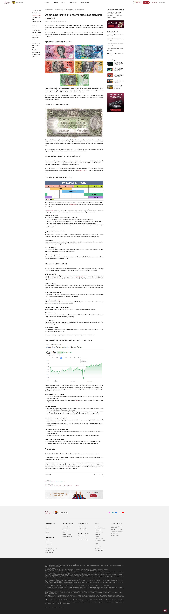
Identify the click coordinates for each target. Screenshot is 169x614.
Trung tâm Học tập (36, 15)
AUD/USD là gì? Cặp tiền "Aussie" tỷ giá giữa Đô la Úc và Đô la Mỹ (115, 53)
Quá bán (109, 17)
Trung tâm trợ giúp (99, 538)
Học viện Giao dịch (49, 9)
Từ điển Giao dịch (36, 13)
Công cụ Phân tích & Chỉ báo (51, 548)
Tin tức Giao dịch (36, 30)
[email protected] (91, 585)
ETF (46, 534)
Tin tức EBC (97, 534)
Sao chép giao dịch (84, 2)
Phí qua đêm (110, 15)
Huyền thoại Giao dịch (36, 18)
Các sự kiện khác (114, 535)
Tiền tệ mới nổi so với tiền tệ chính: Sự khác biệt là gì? (115, 48)
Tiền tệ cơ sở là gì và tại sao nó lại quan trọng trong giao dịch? (115, 43)
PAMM (46, 546)
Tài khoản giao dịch (66, 526)
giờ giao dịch (73, 204)
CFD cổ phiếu (110, 13)
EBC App (47, 540)
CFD (59, 300)
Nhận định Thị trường (35, 38)
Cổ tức (63, 532)
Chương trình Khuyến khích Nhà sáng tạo (117, 526)
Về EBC (63, 2)
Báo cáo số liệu (81, 537)
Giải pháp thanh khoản (67, 536)
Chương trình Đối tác (99, 550)
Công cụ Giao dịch (36, 52)
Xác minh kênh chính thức (100, 540)
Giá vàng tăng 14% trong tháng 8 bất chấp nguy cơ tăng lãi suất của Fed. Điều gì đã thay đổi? (119, 86)
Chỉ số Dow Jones (118, 15)
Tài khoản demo (110, 12)
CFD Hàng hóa (119, 12)
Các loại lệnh (117, 13)
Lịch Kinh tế (35, 57)
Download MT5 (48, 544)
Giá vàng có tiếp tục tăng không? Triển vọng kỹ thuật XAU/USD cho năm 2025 (62, 485)
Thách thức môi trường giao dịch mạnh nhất (117, 532)
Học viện (56, 2)
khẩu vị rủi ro (81, 170)
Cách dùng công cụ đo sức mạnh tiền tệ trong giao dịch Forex (115, 34)
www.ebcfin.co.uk (105, 569)
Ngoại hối (47, 528)
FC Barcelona (98, 546)
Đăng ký (146, 2)
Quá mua (114, 17)
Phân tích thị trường (49, 552)
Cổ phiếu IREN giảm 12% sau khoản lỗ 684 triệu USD (119, 69)
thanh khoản (50, 210)
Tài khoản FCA (137, 2)
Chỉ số (46, 530)
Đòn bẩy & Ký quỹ (66, 528)
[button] (165, 610)
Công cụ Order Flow (49, 550)
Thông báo (97, 536)
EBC (68, 466)
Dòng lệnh (34, 49)
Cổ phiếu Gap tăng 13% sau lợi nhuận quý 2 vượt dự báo (119, 63)
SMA (77, 400)
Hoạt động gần (73, 2)
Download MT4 (48, 542)
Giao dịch (47, 2)
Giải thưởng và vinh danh (100, 528)
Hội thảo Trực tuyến (37, 21)
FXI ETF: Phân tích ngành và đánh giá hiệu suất (55, 481)
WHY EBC (97, 526)
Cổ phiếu (47, 532)
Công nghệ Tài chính (66, 534)
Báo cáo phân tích (36, 35)
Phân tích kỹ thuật (36, 32)
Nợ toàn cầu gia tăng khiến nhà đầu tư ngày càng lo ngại (119, 75)
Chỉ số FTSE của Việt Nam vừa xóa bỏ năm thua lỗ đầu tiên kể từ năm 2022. (119, 80)
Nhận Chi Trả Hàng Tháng (116, 529)
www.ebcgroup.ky (101, 570)
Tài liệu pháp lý (98, 530)
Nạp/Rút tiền (65, 530)
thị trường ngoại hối (78, 276)
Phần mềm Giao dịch (36, 46)
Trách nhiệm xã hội (99, 532)
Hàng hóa (47, 526)
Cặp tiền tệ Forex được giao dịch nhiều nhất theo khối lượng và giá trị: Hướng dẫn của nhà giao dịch (115, 38)
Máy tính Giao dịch (36, 54)
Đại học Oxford (98, 548)
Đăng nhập (154, 2)
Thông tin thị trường (82, 535)
